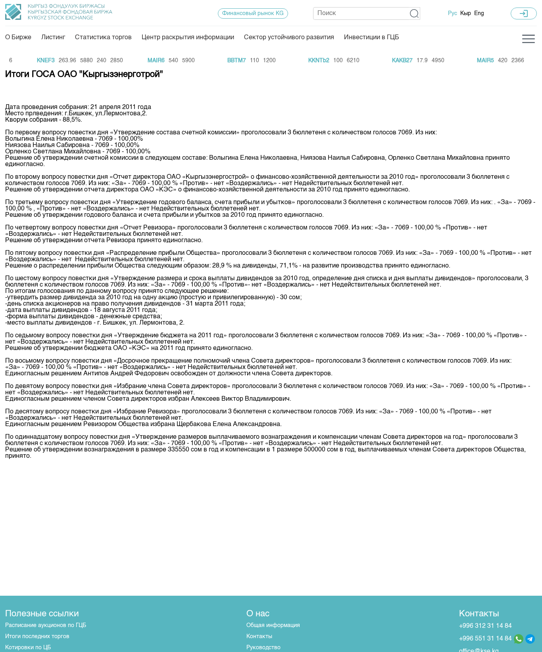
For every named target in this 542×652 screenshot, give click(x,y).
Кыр (465, 13)
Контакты (259, 636)
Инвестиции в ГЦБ (371, 37)
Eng (479, 13)
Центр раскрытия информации (188, 37)
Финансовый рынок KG (253, 13)
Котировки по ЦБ (28, 647)
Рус (452, 13)
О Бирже (18, 37)
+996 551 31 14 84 (485, 639)
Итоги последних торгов (37, 636)
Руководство (263, 647)
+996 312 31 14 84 (485, 626)
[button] (414, 13)
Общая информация (273, 625)
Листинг (53, 37)
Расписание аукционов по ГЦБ (45, 625)
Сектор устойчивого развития (289, 37)
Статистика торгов (103, 37)
